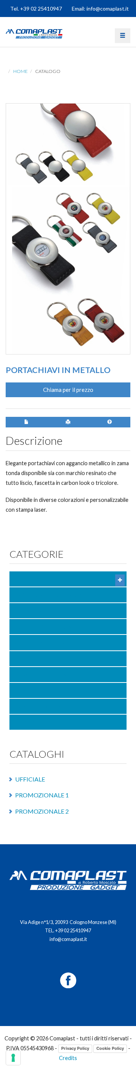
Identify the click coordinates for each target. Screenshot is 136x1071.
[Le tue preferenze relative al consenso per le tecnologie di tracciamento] (13, 1058)
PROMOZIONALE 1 (42, 795)
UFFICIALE (30, 779)
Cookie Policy (110, 1048)
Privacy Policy (75, 1048)
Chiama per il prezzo (68, 389)
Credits (68, 1058)
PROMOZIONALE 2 (42, 811)
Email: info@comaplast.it (100, 8)
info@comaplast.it (68, 939)
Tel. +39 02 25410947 (36, 8)
